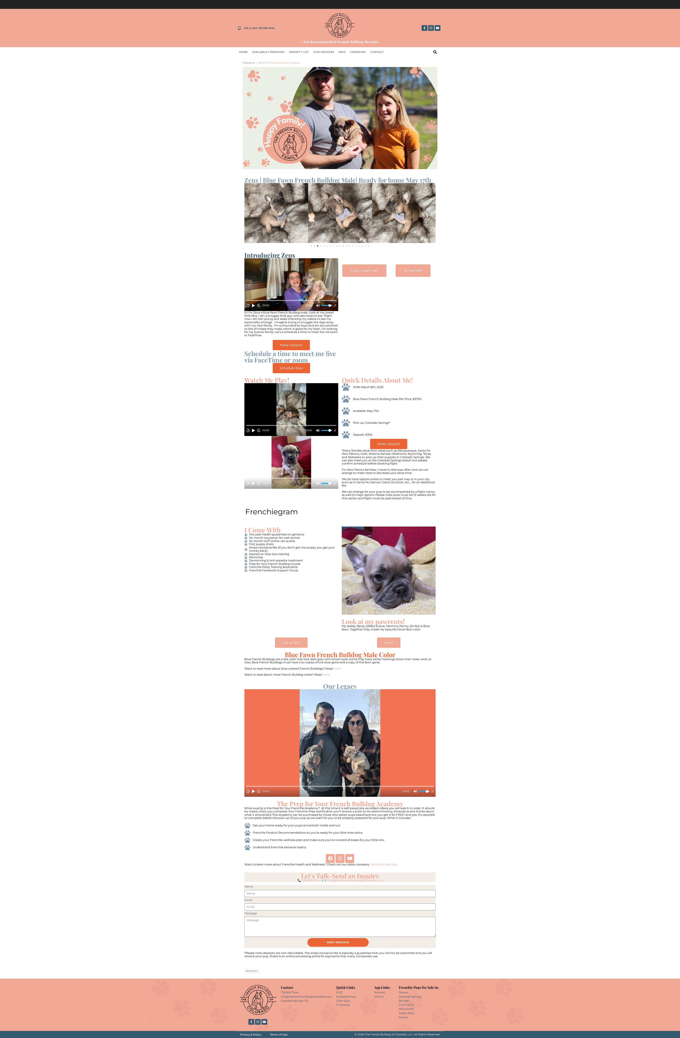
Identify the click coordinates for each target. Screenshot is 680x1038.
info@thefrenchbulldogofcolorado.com (355, 880)
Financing (358, 52)
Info (342, 52)
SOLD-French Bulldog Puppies (281, 62)
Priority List (299, 52)
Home (243, 52)
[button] (248, 213)
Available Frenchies (268, 52)
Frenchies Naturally (383, 864)
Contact (377, 52)
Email (248, 900)
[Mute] (318, 305)
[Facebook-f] (424, 28)
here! (337, 668)
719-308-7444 (311, 880)
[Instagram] (431, 28)
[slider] (326, 305)
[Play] (253, 305)
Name (248, 886)
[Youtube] (437, 28)
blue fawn (252, 970)
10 (248, 305)
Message (250, 913)
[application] (291, 284)
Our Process (323, 52)
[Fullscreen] (335, 305)
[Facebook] (330, 858)
